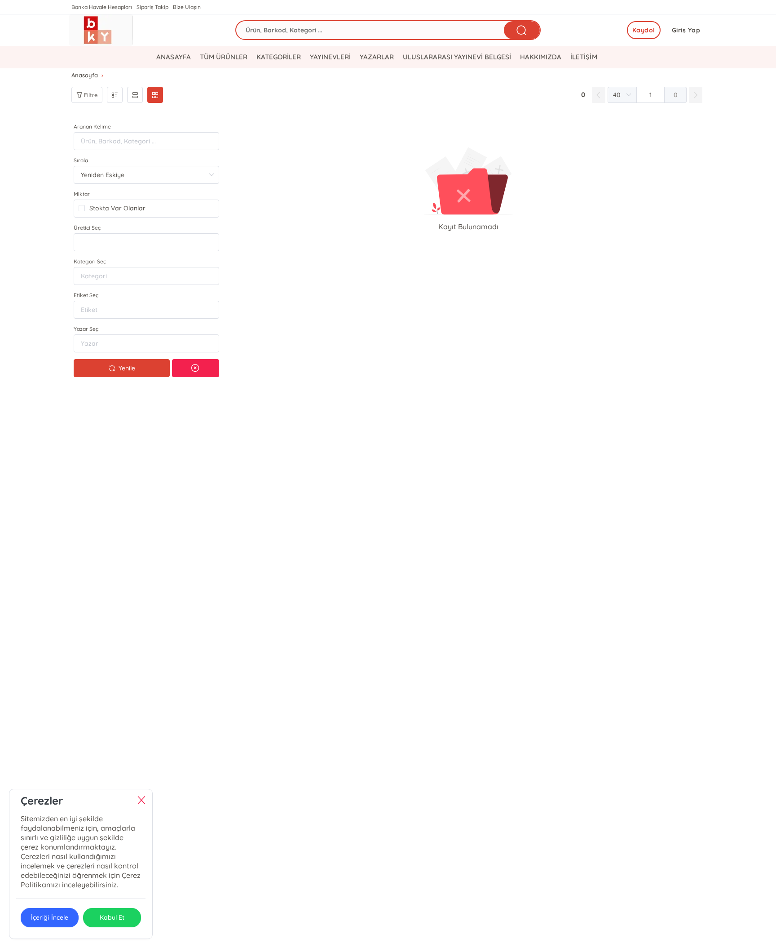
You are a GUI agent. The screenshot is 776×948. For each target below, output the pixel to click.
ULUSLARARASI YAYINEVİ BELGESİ (457, 57)
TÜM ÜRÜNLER (223, 57)
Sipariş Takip (152, 7)
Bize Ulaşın (187, 7)
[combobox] (146, 242)
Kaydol (643, 30)
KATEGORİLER (278, 57)
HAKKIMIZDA (540, 57)
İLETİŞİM (583, 57)
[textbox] (146, 242)
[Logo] (101, 30)
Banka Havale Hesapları (101, 7)
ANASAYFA (173, 57)
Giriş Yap (686, 30)
